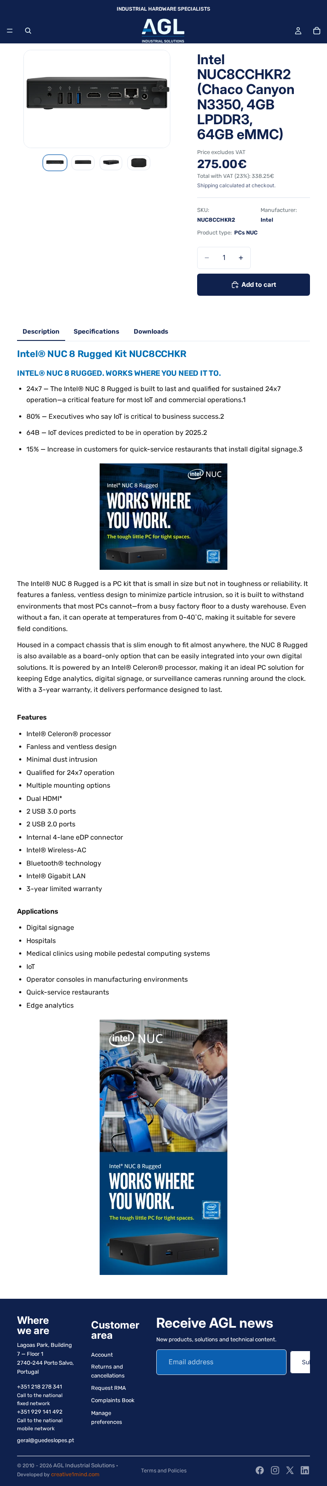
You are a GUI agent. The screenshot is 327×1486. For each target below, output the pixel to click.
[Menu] (10, 30)
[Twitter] (290, 1470)
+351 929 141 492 (40, 1412)
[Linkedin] (305, 1470)
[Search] (28, 30)
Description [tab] (41, 331)
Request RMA (108, 1388)
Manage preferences (106, 1417)
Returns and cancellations (108, 1371)
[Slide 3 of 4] (111, 163)
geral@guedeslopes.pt (45, 1440)
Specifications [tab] (96, 331)
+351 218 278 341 (39, 1386)
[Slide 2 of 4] (83, 163)
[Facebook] (260, 1470)
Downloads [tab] (151, 331)
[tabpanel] (163, 815)
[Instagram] (275, 1470)
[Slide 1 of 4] (54, 163)
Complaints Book (113, 1400)
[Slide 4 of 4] (138, 163)
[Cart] (316, 30)
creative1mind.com (75, 1474)
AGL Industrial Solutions (84, 1465)
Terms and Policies (163, 1470)
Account (102, 1355)
